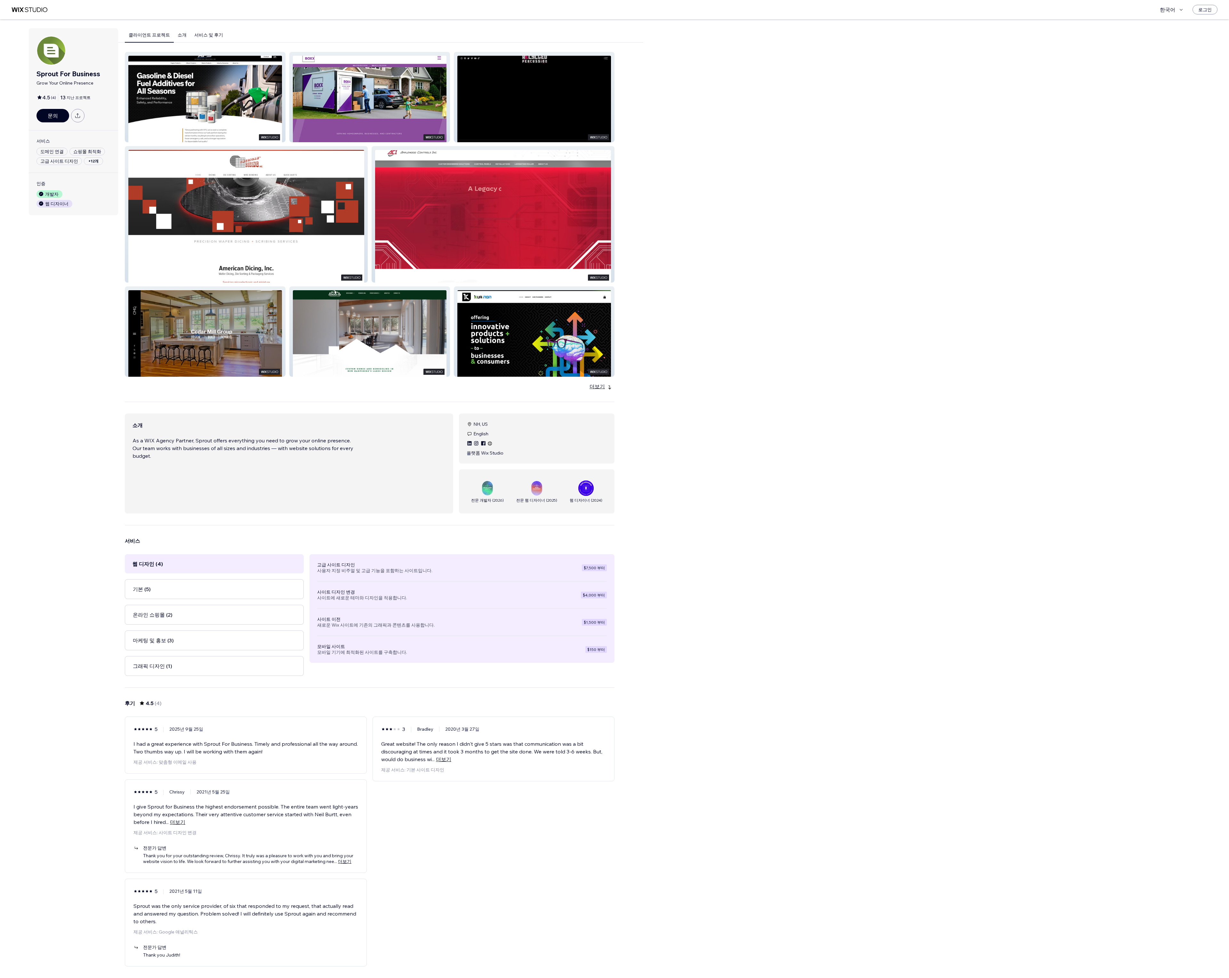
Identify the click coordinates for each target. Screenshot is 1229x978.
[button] (205, 97)
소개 (182, 35)
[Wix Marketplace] (29, 9)
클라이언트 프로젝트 (149, 35)
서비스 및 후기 (208, 35)
